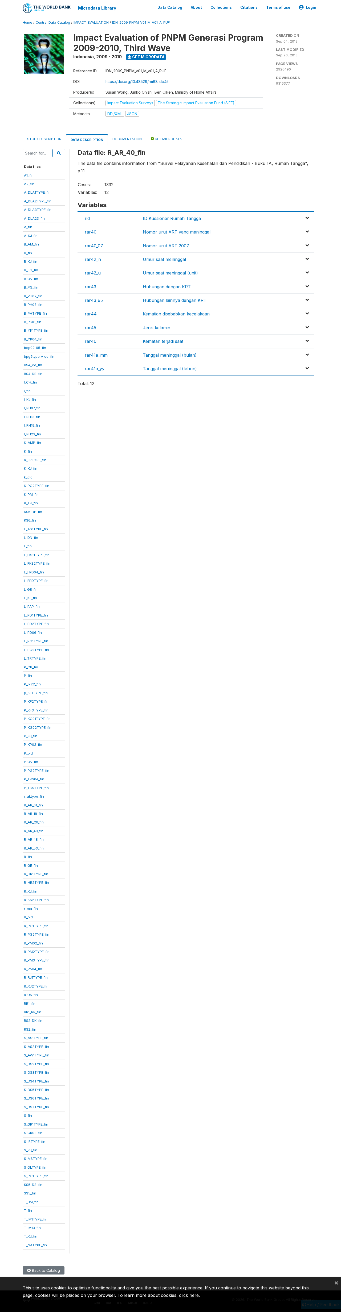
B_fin (28, 253)
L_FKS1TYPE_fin (37, 555)
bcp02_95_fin (35, 347)
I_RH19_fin (32, 425)
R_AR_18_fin (33, 813)
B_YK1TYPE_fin (36, 330)
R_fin (28, 857)
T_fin (28, 1210)
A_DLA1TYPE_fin (37, 192)
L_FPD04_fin (34, 572)
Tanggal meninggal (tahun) (170, 368)
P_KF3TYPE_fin (36, 710)
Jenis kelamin (156, 327)
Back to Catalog (45, 1270)
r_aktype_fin (34, 796)
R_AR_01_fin (33, 805)
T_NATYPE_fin (35, 1245)
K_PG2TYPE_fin (36, 486)
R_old (28, 917)
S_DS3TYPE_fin (36, 1072)
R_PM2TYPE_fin (37, 951)
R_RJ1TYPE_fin (36, 977)
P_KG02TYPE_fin (37, 727)
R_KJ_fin (30, 891)
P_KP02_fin (33, 744)
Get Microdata (148, 57)
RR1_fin (29, 1003)
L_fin (28, 546)
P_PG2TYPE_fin (36, 770)
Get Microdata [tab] (168, 139)
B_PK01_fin (32, 322)
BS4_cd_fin (33, 365)
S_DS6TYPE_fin (36, 1098)
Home (27, 22)
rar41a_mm (96, 355)
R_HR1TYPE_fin (36, 874)
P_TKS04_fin (34, 779)
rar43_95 (94, 300)
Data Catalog (169, 7)
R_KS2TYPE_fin (36, 900)
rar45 (90, 327)
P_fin (28, 675)
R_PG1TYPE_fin (36, 926)
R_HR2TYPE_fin (36, 882)
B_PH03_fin (33, 304)
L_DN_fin (31, 537)
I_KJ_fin (30, 399)
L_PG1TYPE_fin (36, 641)
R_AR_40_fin (33, 831)
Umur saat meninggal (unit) (170, 273)
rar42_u (93, 273)
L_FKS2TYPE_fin (37, 563)
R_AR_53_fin (34, 848)
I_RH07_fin (32, 408)
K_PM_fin (31, 494)
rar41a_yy (94, 368)
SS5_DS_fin (33, 1184)
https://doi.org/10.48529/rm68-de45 (137, 81)
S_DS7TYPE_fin (36, 1107)
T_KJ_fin (30, 1236)
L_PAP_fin (32, 606)
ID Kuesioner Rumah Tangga (172, 218)
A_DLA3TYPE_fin (37, 209)
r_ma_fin (31, 908)
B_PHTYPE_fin (35, 313)
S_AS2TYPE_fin (36, 1046)
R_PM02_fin (33, 943)
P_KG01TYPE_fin (37, 719)
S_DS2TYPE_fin (36, 1064)
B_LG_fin (31, 270)
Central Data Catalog (53, 22)
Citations (249, 7)
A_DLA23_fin (34, 218)
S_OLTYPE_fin (35, 1167)
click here (189, 1295)
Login (311, 7)
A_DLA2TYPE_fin (37, 201)
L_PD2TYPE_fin (36, 624)
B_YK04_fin (33, 339)
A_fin (28, 227)
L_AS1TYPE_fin (36, 529)
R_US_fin (31, 995)
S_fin (28, 1115)
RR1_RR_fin (32, 1012)
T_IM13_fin (32, 1228)
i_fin (27, 391)
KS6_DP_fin (33, 512)
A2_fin (29, 184)
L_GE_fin (31, 589)
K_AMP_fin (32, 442)
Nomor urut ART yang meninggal (176, 232)
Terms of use (278, 7)
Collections (221, 7)
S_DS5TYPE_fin (36, 1090)
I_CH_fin (30, 382)
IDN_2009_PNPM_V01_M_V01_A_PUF (141, 22)
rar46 (90, 341)
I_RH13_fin (32, 417)
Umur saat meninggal (164, 259)
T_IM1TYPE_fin (35, 1219)
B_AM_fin (31, 244)
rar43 (90, 286)
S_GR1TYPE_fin (36, 1124)
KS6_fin (30, 520)
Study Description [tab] (44, 139)
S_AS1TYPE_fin (36, 1038)
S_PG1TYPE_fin (36, 1176)
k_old (28, 477)
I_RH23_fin (32, 434)
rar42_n (93, 259)
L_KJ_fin (30, 598)
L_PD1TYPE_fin (36, 615)
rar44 (91, 313)
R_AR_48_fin (34, 839)
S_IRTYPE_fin (34, 1141)
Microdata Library (97, 8)
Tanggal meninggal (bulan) (170, 355)
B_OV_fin (31, 279)
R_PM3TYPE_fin (37, 960)
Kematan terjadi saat (163, 341)
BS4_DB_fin (33, 374)
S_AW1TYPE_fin (36, 1055)
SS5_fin (30, 1193)
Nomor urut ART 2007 (166, 245)
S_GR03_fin (33, 1133)
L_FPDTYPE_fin (36, 580)
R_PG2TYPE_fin (36, 934)
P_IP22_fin (32, 684)
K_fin (28, 451)
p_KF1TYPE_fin (36, 693)
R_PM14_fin (33, 969)
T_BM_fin (31, 1202)
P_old (28, 753)
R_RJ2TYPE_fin (36, 986)
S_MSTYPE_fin (35, 1158)
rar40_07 (94, 245)
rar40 (90, 232)
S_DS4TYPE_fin (36, 1081)
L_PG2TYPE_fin (36, 650)
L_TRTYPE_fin (35, 658)
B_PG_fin (31, 287)
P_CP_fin (31, 667)
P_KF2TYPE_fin (36, 701)
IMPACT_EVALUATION (91, 22)
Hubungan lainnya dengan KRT (174, 300)
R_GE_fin (31, 865)
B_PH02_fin (33, 296)
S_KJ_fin (30, 1150)
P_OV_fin (31, 762)
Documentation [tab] (127, 139)
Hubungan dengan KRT (167, 286)
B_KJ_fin (30, 261)
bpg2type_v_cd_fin (39, 356)
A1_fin (29, 175)
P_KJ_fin (30, 736)
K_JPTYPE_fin (35, 460)
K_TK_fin (31, 503)
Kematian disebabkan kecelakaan (176, 313)
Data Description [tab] (87, 140)
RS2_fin (30, 1029)
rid (87, 218)
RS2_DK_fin (33, 1020)
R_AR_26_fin (34, 822)
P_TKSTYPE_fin (36, 788)
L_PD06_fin (33, 632)
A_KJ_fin (31, 236)
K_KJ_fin (30, 468)
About (196, 7)
